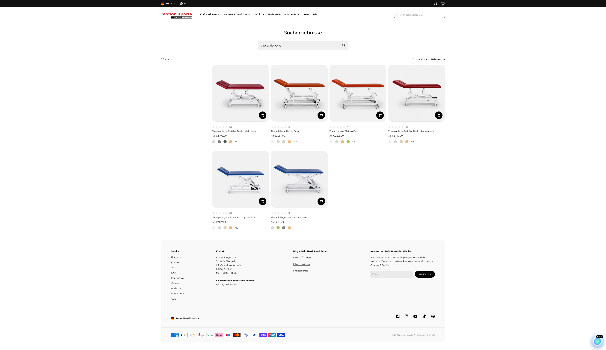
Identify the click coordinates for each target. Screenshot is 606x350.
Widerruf (176, 288)
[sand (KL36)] (284, 142)
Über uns (176, 257)
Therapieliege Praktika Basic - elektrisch (234, 131)
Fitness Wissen (301, 264)
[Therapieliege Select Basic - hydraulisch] (240, 179)
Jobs (173, 267)
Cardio (257, 14)
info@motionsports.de (228, 265)
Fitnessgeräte (300, 270)
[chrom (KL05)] (219, 142)
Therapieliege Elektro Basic (344, 131)
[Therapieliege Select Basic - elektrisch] (299, 179)
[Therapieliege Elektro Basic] (358, 93)
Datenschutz (178, 293)
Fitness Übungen (302, 257)
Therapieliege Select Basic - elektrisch (291, 217)
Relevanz (436, 59)
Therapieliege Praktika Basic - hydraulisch (411, 131)
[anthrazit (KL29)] (225, 142)
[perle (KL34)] (214, 142)
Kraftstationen (208, 14)
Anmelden (425, 274)
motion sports (406, 335)
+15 (295, 141)
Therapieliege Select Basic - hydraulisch (233, 217)
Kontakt (175, 262)
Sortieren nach (421, 59)
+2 (353, 141)
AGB (173, 298)
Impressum (177, 278)
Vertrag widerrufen (226, 284)
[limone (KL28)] (348, 142)
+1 (236, 141)
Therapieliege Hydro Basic (285, 131)
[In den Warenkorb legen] (262, 115)
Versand (175, 283)
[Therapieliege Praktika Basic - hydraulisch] (416, 93)
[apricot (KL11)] (231, 142)
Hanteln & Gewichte (235, 14)
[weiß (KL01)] (272, 142)
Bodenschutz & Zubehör (282, 14)
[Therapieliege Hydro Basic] (299, 93)
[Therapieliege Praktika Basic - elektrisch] (240, 93)
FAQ (173, 272)
